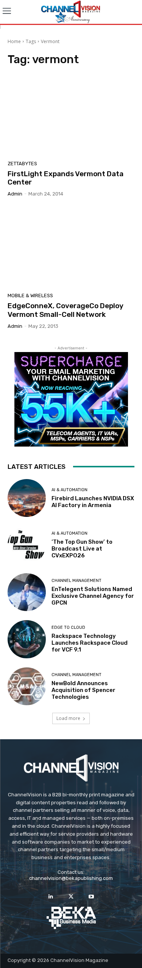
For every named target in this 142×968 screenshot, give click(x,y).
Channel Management (76, 581)
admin (15, 194)
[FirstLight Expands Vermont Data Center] (71, 116)
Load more (68, 718)
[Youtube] (91, 896)
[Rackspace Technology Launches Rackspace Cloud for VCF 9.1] (27, 639)
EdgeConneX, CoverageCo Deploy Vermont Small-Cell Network (65, 310)
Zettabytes (22, 163)
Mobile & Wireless (30, 295)
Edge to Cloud (68, 627)
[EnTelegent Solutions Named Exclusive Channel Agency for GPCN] (27, 592)
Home (14, 41)
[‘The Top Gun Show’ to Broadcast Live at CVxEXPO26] (27, 545)
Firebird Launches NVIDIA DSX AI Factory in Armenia (92, 502)
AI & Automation (69, 490)
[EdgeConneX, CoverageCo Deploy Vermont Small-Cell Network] (71, 247)
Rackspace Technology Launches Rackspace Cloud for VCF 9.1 (89, 643)
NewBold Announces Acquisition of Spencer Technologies (83, 690)
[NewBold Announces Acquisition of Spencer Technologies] (27, 686)
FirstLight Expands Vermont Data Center (65, 178)
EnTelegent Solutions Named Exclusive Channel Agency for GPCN (92, 596)
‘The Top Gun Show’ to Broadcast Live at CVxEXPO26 (81, 548)
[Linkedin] (51, 896)
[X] (71, 896)
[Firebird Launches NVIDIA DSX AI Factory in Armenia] (27, 498)
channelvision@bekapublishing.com (71, 878)
